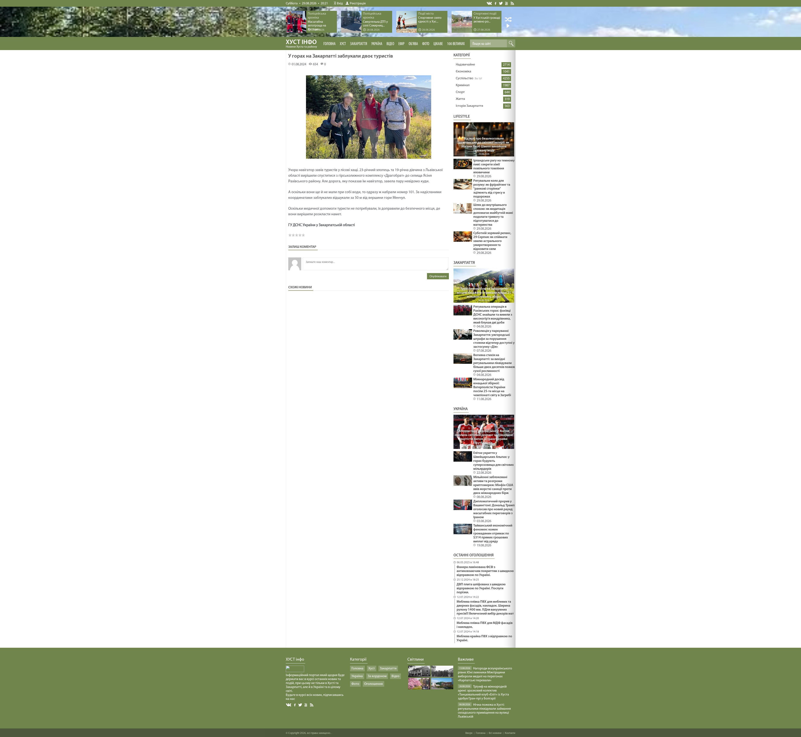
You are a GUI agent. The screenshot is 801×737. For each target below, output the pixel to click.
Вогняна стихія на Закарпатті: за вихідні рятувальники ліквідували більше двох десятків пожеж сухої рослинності (494, 363)
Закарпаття (358, 44)
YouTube (507, 3)
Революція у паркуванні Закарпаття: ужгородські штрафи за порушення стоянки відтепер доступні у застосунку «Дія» (494, 339)
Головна (329, 44)
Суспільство (464, 78)
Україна (376, 44)
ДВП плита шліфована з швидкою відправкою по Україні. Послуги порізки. (481, 588)
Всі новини (495, 733)
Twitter (501, 3)
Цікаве (438, 44)
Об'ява (413, 44)
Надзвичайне (465, 64)
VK (489, 3)
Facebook (496, 3)
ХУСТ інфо (301, 43)
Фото (425, 44)
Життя (460, 99)
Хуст (343, 44)
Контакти (510, 733)
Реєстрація (358, 3)
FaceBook (295, 704)
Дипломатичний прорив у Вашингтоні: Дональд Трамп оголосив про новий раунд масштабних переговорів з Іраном (494, 509)
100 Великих (456, 44)
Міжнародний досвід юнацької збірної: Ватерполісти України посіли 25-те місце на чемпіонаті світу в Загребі (492, 387)
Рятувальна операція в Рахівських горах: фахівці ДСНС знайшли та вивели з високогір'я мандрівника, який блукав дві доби (492, 314)
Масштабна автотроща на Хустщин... (317, 25)
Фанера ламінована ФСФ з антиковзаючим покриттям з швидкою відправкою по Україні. (485, 571)
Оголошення (373, 684)
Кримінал (463, 85)
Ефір (401, 44)
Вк (289, 705)
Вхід (340, 3)
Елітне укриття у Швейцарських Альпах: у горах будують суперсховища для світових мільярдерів (493, 461)
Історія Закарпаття (469, 106)
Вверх (468, 733)
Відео (390, 44)
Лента (513, 3)
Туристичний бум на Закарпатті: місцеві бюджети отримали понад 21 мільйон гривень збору (484, 293)
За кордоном (377, 676)
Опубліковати (437, 276)
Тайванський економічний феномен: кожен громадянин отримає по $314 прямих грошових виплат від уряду (492, 533)
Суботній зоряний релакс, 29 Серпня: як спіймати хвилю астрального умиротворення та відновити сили (492, 241)
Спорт (460, 92)
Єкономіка (463, 71)
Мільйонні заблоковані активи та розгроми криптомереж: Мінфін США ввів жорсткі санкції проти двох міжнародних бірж (493, 485)
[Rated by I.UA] (295, 671)
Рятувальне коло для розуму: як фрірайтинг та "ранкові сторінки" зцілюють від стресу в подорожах (491, 188)
